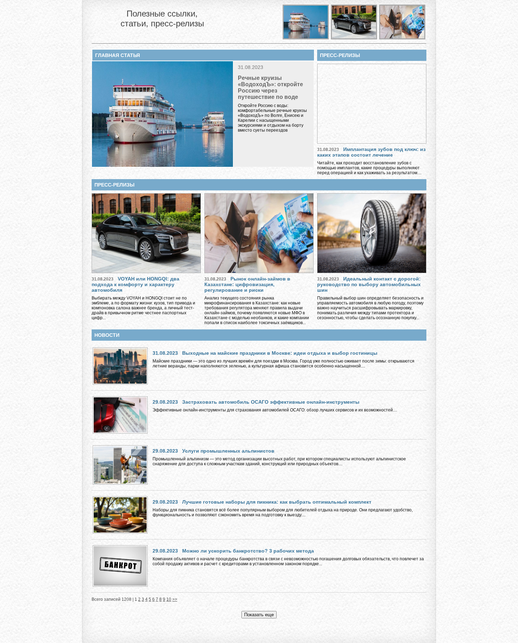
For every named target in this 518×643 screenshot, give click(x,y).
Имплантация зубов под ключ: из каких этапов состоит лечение (371, 152)
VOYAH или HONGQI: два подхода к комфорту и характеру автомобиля (135, 284)
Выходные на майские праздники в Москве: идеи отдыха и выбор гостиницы (279, 353)
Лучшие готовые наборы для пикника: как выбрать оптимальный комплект (276, 502)
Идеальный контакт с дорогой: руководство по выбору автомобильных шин (369, 284)
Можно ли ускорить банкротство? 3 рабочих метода (248, 551)
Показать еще (259, 614)
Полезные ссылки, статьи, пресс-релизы (162, 18)
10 (168, 599)
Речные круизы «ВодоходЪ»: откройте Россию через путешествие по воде (270, 87)
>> (174, 599)
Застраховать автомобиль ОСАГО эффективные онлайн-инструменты (270, 402)
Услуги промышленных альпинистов (228, 451)
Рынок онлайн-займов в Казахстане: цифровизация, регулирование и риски (247, 284)
